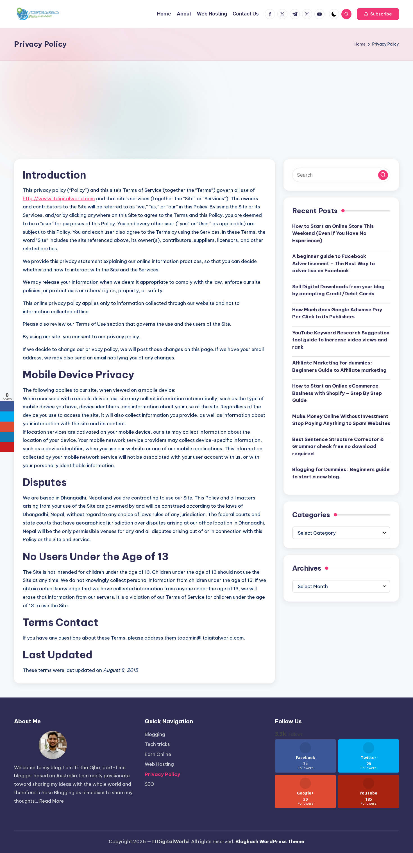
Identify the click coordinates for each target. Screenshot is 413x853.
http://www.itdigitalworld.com (59, 198)
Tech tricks (157, 744)
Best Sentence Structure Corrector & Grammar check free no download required (338, 446)
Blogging (155, 734)
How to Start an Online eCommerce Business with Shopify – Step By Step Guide (337, 393)
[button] (378, 14)
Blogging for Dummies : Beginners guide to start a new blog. (341, 473)
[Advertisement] (206, 103)
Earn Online (158, 754)
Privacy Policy (162, 774)
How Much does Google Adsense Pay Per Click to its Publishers (337, 313)
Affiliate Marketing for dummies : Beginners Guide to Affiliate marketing (339, 366)
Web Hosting (159, 764)
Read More (51, 801)
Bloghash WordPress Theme (269, 841)
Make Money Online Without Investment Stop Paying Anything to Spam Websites (341, 419)
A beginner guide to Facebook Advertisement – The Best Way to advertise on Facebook (333, 263)
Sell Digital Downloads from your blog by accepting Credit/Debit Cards (338, 290)
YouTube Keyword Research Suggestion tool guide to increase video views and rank (340, 339)
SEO (149, 784)
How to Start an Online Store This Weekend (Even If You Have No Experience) (333, 233)
